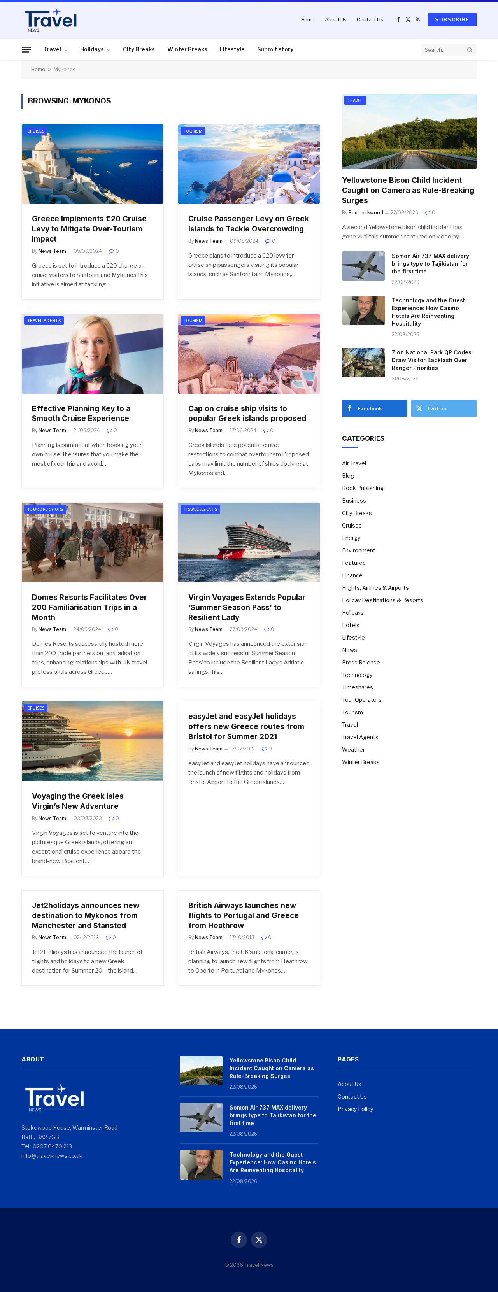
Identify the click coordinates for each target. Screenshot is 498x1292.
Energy (351, 538)
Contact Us (370, 19)
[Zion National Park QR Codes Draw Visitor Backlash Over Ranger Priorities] (363, 362)
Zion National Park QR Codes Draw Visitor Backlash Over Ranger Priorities (432, 360)
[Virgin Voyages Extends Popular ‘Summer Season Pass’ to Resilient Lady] (249, 542)
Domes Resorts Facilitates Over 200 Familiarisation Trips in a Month (89, 607)
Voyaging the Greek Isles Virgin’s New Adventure (78, 801)
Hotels (350, 625)
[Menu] (26, 49)
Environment (358, 550)
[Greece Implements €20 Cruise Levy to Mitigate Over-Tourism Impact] (92, 164)
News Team (52, 251)
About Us (336, 19)
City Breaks (139, 49)
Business (354, 500)
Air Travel (354, 463)
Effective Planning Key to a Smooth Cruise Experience (81, 413)
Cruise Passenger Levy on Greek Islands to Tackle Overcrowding (248, 223)
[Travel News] (50, 19)
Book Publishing (363, 488)
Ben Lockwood (366, 213)
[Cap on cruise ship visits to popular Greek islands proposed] (249, 354)
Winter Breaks (187, 49)
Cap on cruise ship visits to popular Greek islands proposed (247, 413)
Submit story (275, 49)
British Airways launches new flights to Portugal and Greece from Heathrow (243, 915)
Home (308, 19)
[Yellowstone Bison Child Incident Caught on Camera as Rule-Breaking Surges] (409, 132)
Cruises (35, 131)
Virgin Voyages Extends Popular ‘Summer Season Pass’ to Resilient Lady (246, 607)
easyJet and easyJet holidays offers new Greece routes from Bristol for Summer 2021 (246, 726)
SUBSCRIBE (452, 19)
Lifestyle (232, 49)
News (349, 650)
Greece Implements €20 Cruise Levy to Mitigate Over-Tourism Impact (89, 229)
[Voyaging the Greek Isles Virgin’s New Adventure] (92, 741)
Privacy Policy (355, 1109)
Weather (353, 749)
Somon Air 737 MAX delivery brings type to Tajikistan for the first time (430, 263)
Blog (348, 475)
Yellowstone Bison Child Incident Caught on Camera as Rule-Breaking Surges (408, 190)
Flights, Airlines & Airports (375, 587)
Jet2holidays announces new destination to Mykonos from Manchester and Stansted (85, 915)
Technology (357, 674)
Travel (52, 49)
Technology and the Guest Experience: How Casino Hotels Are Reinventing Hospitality (428, 312)
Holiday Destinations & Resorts (382, 600)
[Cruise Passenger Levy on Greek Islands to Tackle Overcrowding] (249, 164)
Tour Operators (45, 509)
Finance (352, 575)
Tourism (193, 131)
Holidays (92, 49)
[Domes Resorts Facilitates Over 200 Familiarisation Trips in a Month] (92, 542)
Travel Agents (44, 320)
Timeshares (357, 687)
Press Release (361, 662)
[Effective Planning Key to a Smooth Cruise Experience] (92, 354)
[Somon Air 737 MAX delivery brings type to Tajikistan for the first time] (363, 266)
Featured (354, 562)
